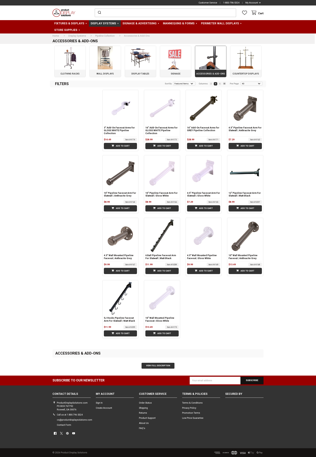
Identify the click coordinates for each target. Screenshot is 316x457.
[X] (61, 433)
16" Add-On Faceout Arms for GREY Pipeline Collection (203, 129)
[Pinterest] (67, 433)
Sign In (99, 402)
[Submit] (99, 13)
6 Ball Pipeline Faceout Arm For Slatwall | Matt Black (160, 257)
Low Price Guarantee (192, 418)
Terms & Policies (195, 394)
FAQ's (142, 428)
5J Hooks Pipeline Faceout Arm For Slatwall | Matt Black (119, 319)
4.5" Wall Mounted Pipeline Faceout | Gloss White (202, 257)
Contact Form (64, 425)
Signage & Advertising (140, 23)
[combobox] (165, 13)
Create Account (104, 408)
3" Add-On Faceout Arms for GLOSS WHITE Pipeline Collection (119, 130)
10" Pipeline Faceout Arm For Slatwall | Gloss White (161, 194)
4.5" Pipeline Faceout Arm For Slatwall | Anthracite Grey (245, 129)
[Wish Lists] (245, 12)
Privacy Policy (189, 408)
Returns (143, 412)
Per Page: (234, 84)
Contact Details (65, 394)
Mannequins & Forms (179, 23)
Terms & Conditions (192, 402)
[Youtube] (73, 433)
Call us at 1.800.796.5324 (70, 414)
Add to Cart (122, 146)
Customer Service (208, 2)
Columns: (203, 84)
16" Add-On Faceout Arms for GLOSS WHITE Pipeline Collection (161, 130)
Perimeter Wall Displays (220, 23)
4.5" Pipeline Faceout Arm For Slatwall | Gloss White (203, 194)
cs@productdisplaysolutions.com (74, 419)
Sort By (168, 84)
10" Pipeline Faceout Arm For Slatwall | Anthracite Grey (120, 194)
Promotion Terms (191, 412)
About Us (144, 423)
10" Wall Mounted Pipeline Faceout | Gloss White (159, 319)
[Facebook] (55, 433)
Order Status (145, 402)
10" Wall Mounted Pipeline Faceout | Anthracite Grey (243, 257)
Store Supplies (65, 30)
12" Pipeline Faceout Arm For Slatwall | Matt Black (245, 194)
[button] (244, 408)
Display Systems (103, 23)
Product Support (147, 418)
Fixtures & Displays (69, 23)
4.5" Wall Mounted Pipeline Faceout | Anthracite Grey (118, 257)
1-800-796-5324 (231, 2)
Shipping (143, 408)
